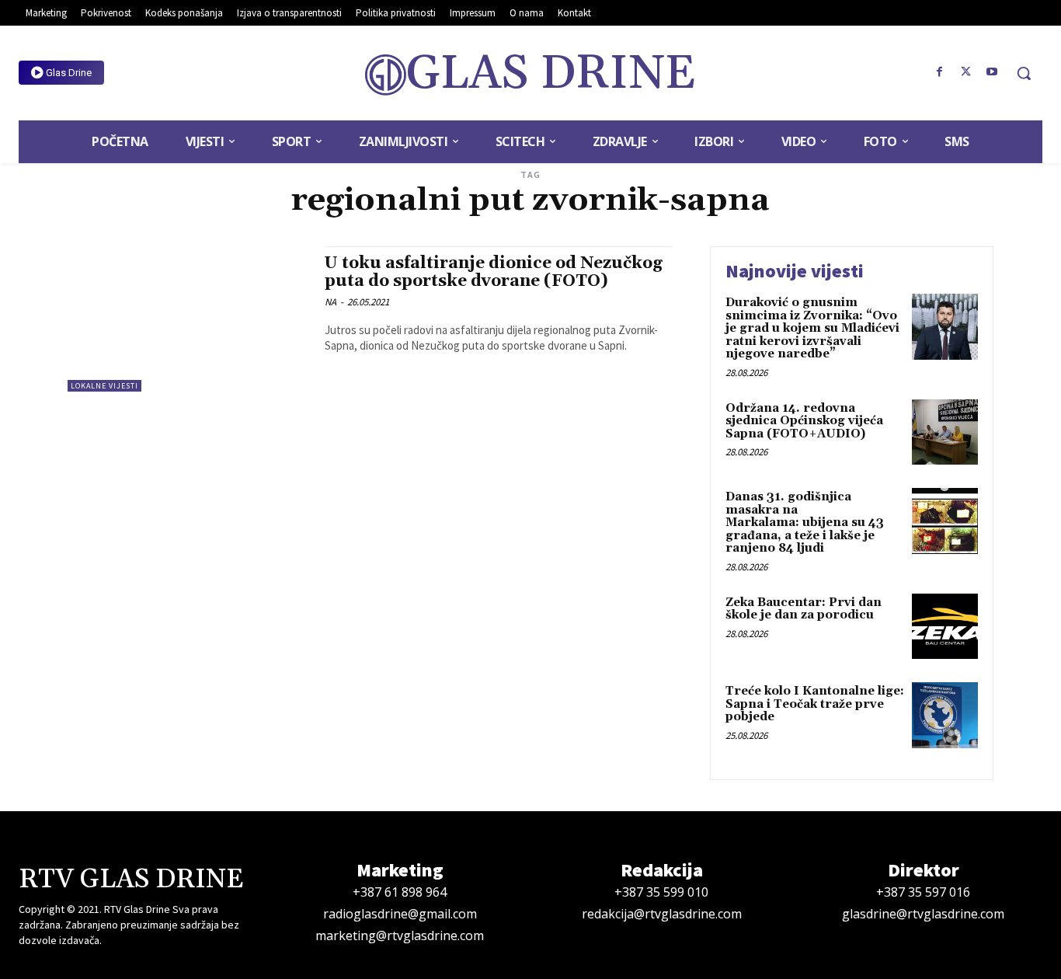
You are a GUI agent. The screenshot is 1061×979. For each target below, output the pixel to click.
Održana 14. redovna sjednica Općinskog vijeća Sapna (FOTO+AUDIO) (804, 421)
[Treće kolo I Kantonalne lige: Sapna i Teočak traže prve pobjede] (945, 715)
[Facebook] (940, 72)
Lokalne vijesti (104, 386)
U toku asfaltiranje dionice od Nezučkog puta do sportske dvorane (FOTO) (494, 272)
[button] (1023, 73)
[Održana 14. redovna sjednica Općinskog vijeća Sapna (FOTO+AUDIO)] (945, 432)
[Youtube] (992, 72)
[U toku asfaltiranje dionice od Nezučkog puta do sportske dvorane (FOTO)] (188, 319)
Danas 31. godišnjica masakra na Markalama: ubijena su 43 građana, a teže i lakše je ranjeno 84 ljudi (804, 523)
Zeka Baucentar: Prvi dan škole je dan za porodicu (803, 609)
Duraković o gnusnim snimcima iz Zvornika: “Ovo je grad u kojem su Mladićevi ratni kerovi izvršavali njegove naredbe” (812, 328)
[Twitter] (965, 72)
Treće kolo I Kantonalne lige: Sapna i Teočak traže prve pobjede (814, 704)
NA (330, 301)
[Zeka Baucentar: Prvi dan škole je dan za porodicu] (945, 627)
